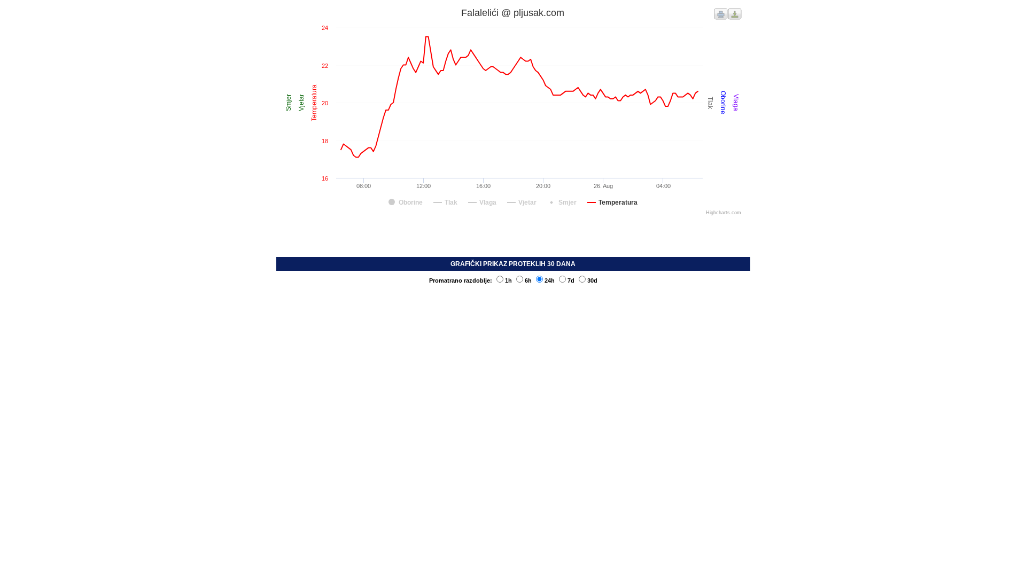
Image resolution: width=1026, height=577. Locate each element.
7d (571, 280)
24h (550, 280)
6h (528, 280)
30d (592, 280)
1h (508, 280)
